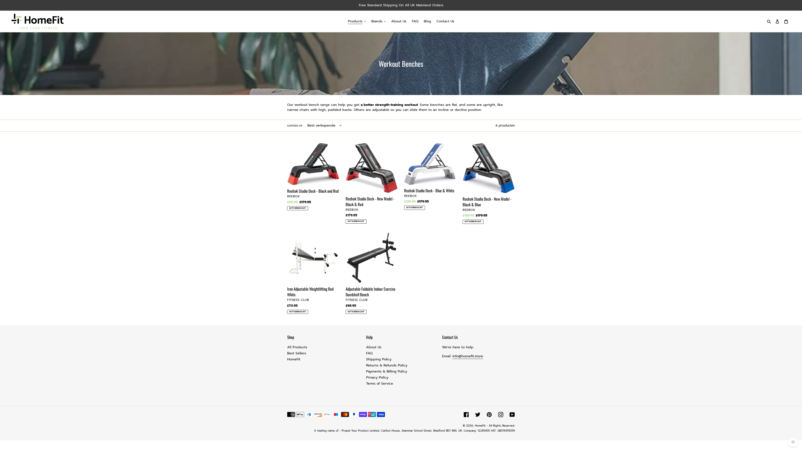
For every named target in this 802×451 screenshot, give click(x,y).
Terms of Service (379, 383)
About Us (373, 347)
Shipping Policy (378, 359)
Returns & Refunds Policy (386, 365)
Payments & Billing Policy (386, 371)
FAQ (369, 353)
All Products (297, 347)
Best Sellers (296, 353)
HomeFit (293, 359)
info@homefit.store (467, 356)
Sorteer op (294, 126)
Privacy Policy (377, 377)
